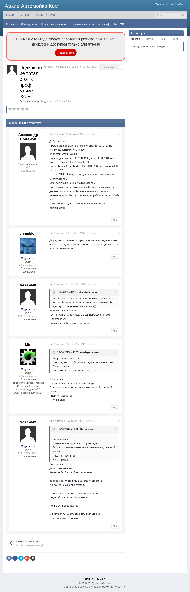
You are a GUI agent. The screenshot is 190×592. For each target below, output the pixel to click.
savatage (28, 284)
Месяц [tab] (149, 38)
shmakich (28, 233)
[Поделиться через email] (32, 558)
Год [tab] (163, 38)
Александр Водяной (39, 101)
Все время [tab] (177, 38)
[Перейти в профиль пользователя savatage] (28, 297)
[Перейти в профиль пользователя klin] (28, 357)
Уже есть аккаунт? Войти (170, 4)
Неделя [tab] (135, 39)
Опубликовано (66, 134)
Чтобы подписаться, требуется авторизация (72, 66)
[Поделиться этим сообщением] (119, 134)
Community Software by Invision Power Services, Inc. (95, 586)
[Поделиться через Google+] (27, 558)
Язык (88, 579)
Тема (100, 579)
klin (28, 344)
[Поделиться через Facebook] (15, 558)
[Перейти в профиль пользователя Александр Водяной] (12, 70)
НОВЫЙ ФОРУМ (45, 15)
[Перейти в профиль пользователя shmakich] (28, 246)
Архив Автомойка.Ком (31, 5)
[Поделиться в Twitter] (21, 558)
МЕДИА (25, 15)
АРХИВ (10, 15)
